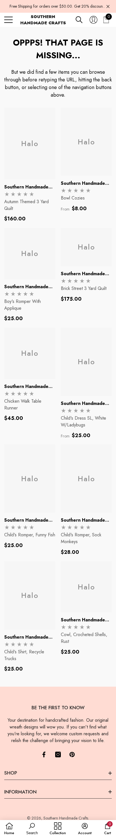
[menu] (8, 20)
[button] (79, 20)
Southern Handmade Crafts (65, 818)
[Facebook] (44, 754)
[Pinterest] (72, 754)
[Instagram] (58, 754)
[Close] (108, 6)
